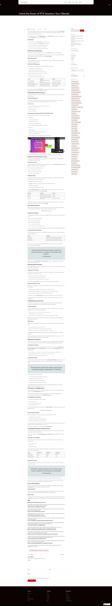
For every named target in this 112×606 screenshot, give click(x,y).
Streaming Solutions (75, 141)
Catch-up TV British (75, 94)
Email (50, 569)
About (48, 593)
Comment (29, 560)
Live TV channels (74, 128)
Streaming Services (75, 139)
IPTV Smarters (38, 50)
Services (67, 595)
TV (28, 595)
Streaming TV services (75, 143)
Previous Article (30, 554)
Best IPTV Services (74, 85)
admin (34, 29)
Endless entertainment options (76, 96)
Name (29, 569)
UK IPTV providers (74, 156)
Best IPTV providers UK (75, 83)
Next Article (62, 554)
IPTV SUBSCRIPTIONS (74, 64)
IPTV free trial (80, 107)
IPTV (60, 31)
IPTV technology (74, 126)
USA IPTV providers (75, 169)
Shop (48, 600)
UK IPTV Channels (74, 154)
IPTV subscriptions (74, 124)
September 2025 (73, 55)
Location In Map (68, 600)
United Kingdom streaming (76, 167)
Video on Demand (74, 171)
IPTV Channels (74, 107)
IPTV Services (74, 113)
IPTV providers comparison (76, 111)
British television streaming (76, 92)
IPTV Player (40, 550)
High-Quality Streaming (75, 98)
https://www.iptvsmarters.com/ (34, 113)
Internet (29, 593)
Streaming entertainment (76, 137)
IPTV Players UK (74, 109)
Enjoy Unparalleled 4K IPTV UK (75, 43)
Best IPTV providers (75, 81)
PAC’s (29, 600)
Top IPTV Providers (75, 150)
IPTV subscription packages (76, 122)
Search (72, 28)
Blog (67, 593)
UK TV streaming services (75, 165)
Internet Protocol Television (34, 550)
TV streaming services (75, 152)
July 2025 (72, 58)
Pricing (48, 595)
